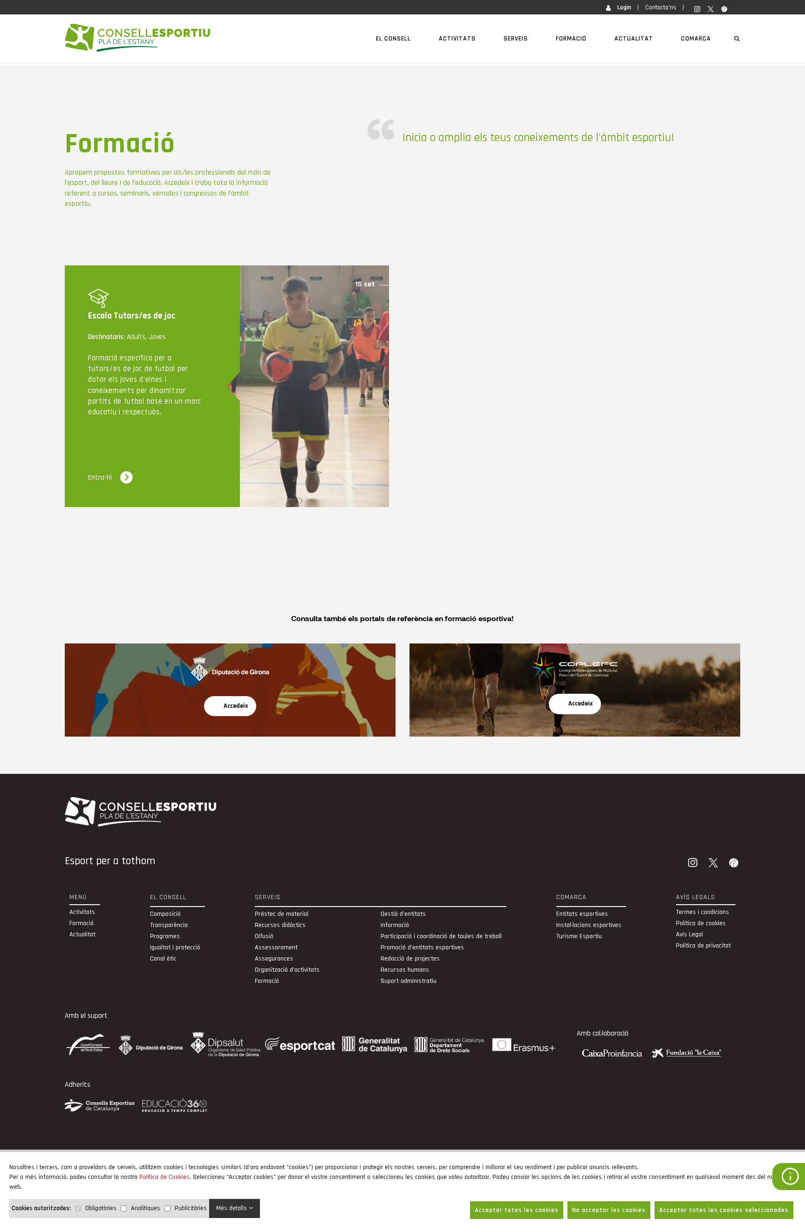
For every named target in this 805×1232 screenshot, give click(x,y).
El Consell (393, 38)
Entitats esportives (582, 914)
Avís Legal (689, 934)
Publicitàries (191, 1208)
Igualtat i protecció (175, 947)
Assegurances (274, 958)
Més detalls (232, 1208)
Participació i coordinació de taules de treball (441, 936)
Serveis (516, 38)
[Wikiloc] (734, 863)
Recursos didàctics (280, 925)
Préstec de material (281, 914)
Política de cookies (701, 923)
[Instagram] (693, 863)
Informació (395, 925)
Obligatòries (100, 1208)
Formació (571, 38)
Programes (165, 936)
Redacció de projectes (410, 958)
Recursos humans (405, 970)
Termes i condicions (702, 912)
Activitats (457, 38)
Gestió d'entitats (403, 914)
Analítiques (145, 1208)
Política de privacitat (703, 945)
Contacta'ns (660, 7)
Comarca (696, 38)
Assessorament (276, 947)
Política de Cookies (164, 1177)
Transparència (169, 925)
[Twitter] (714, 863)
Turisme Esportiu (579, 936)
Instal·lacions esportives (588, 925)
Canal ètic (163, 958)
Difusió (264, 936)
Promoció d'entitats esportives (422, 947)
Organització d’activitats (287, 970)
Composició (165, 914)
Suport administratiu (409, 981)
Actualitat (633, 38)
